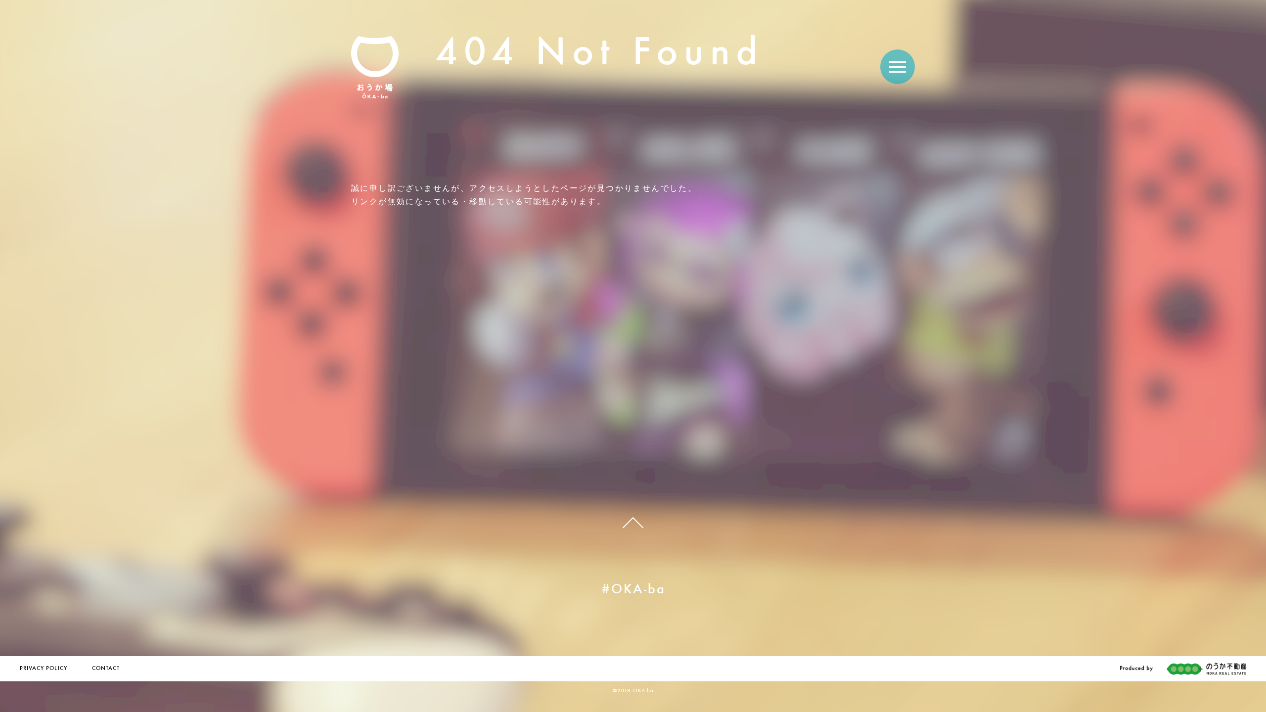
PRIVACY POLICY (43, 668)
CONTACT (106, 668)
